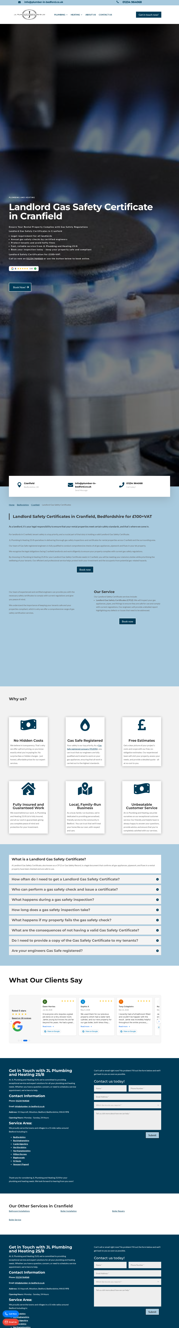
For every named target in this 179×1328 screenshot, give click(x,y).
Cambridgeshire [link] (20, 1144)
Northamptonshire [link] (22, 1150)
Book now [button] (85, 569)
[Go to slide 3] (25, 1040)
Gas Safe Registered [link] (85, 740)
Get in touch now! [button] (149, 14)
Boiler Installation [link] (69, 1211)
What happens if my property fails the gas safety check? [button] (61, 920)
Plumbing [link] (59, 14)
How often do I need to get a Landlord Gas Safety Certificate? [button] (66, 879)
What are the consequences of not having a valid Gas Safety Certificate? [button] (75, 930)
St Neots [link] (17, 1161)
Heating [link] (75, 14)
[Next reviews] (159, 1021)
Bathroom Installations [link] (19, 1211)
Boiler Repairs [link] (118, 1211)
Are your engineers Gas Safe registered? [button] (47, 950)
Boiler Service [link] (15, 1219)
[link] (20, 2)
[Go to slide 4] (29, 1040)
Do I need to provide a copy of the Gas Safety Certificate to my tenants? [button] (75, 940)
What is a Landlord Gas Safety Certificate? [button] (49, 859)
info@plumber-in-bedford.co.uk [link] (43, 2)
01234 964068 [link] (132, 2)
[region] (85, 1019)
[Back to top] (176, 1309)
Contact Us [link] (105, 14)
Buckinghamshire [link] (21, 1140)
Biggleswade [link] (19, 1157)
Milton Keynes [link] (20, 1154)
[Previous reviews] (11, 1021)
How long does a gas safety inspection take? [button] (51, 910)
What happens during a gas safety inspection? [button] (53, 899)
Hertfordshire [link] (19, 1147)
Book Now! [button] (19, 287)
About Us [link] (90, 14)
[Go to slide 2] (21, 1040)
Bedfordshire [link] (19, 1137)
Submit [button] (152, 1135)
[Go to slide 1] (19, 1040)
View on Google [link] (57, 1031)
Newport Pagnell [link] (21, 1164)
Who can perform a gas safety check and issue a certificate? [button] (65, 889)
